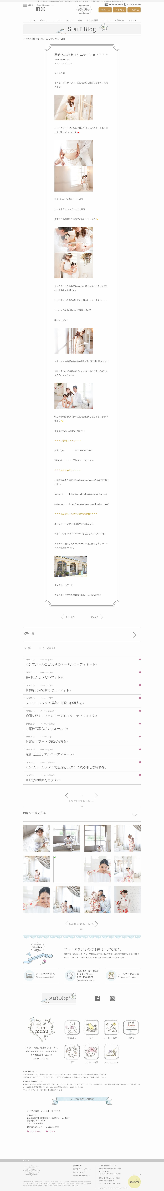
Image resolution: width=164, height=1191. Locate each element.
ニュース (31, 20)
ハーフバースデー (111, 1038)
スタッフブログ (35, 1131)
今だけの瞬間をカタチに (43, 780)
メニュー (57, 20)
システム (70, 20)
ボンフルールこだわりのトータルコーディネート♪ (61, 664)
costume (134, 1181)
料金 (80, 20)
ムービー (106, 20)
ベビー (91, 1038)
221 (81, 929)
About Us (78, 1166)
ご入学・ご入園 (91, 1062)
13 (84, 801)
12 (81, 801)
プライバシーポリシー (83, 1169)
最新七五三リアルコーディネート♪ (50, 754)
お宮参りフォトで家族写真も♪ (47, 741)
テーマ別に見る (49, 648)
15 (89, 801)
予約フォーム (105, 10)
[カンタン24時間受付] (45, 975)
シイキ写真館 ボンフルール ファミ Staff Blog (44, 39)
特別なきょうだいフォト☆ (45, 677)
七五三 (72, 1062)
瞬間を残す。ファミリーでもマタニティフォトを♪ (61, 716)
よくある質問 (92, 20)
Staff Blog (58, 998)
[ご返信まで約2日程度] (127, 975)
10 (76, 801)
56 (82, 806)
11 (86, 924)
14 (86, 801)
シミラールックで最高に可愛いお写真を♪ (55, 703)
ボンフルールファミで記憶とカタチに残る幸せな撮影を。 (67, 767)
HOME (25, 1160)
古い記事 (94, 617)
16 (92, 801)
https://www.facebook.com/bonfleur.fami (88, 494)
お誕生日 (131, 1038)
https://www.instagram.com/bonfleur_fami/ (89, 504)
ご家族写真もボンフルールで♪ (47, 728)
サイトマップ (79, 1172)
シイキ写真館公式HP (82, 1175)
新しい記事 (70, 617)
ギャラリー (44, 20)
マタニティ (71, 1038)
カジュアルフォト (111, 1062)
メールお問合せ (134, 10)
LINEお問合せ (119, 10)
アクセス (132, 20)
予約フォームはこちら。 (84, 460)
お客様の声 (119, 20)
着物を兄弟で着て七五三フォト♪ (48, 690)
